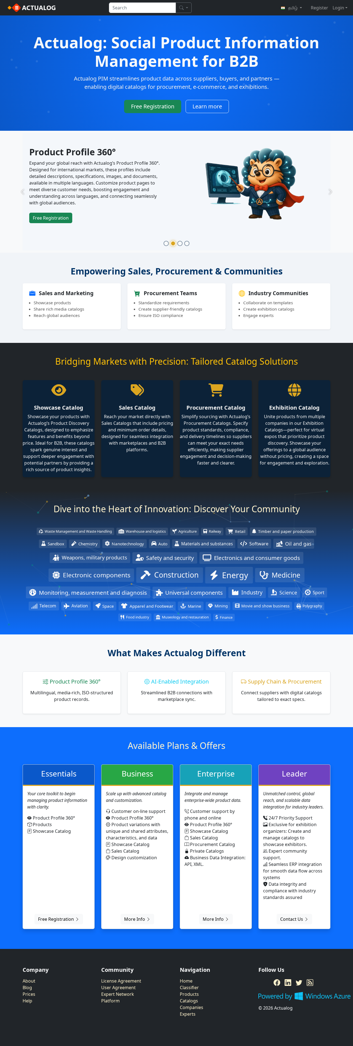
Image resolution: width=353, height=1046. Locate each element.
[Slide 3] (180, 244)
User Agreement (118, 988)
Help (27, 1001)
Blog (27, 988)
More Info (135, 919)
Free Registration (152, 106)
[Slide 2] (173, 244)
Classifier (189, 988)
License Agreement (121, 981)
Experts (188, 1014)
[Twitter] (299, 983)
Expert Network (117, 994)
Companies (191, 1008)
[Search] (184, 7)
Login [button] (338, 8)
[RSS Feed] (310, 983)
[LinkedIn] (288, 983)
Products (189, 994)
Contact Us (292, 919)
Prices (29, 994)
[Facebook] (277, 983)
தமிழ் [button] (293, 8)
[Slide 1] (166, 244)
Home (186, 981)
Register (319, 8)
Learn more (207, 106)
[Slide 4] (186, 244)
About (29, 981)
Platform (110, 1001)
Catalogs (189, 1001)
